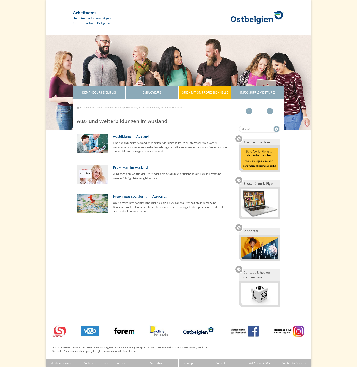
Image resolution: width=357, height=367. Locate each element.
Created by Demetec (294, 363)
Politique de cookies (95, 363)
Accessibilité (157, 363)
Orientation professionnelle (98, 107)
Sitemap (188, 363)
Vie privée (123, 363)
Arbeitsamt (84, 13)
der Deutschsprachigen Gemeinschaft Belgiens (92, 21)
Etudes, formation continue (167, 107)
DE (249, 111)
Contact (220, 363)
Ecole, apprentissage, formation (132, 107)
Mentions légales (60, 363)
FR (269, 111)
